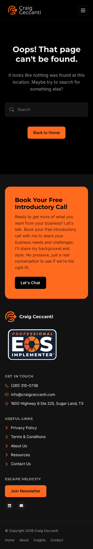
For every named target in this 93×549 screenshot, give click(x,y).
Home (9, 540)
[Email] (21, 505)
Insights (39, 540)
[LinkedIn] (9, 505)
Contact (57, 540)
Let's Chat (30, 282)
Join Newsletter (25, 490)
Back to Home (46, 132)
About (24, 540)
